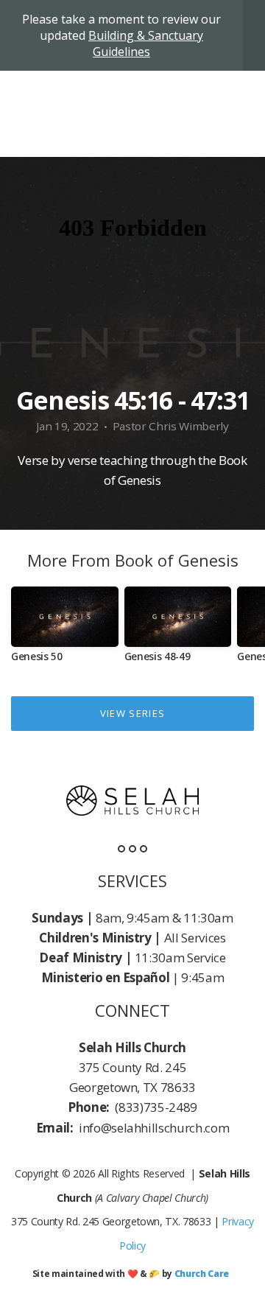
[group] (65, 630)
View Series (132, 713)
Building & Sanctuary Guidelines (145, 43)
